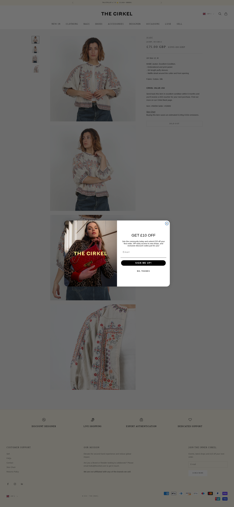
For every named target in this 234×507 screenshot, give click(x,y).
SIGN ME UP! (143, 263)
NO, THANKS (143, 271)
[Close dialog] (166, 223)
